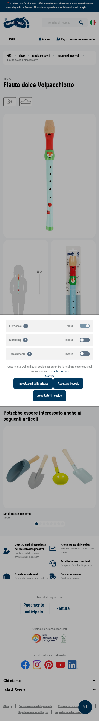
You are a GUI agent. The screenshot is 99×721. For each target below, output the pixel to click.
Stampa (49, 375)
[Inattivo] (85, 339)
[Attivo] (85, 326)
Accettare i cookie (68, 383)
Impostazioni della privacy (33, 383)
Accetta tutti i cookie (49, 395)
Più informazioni (59, 371)
